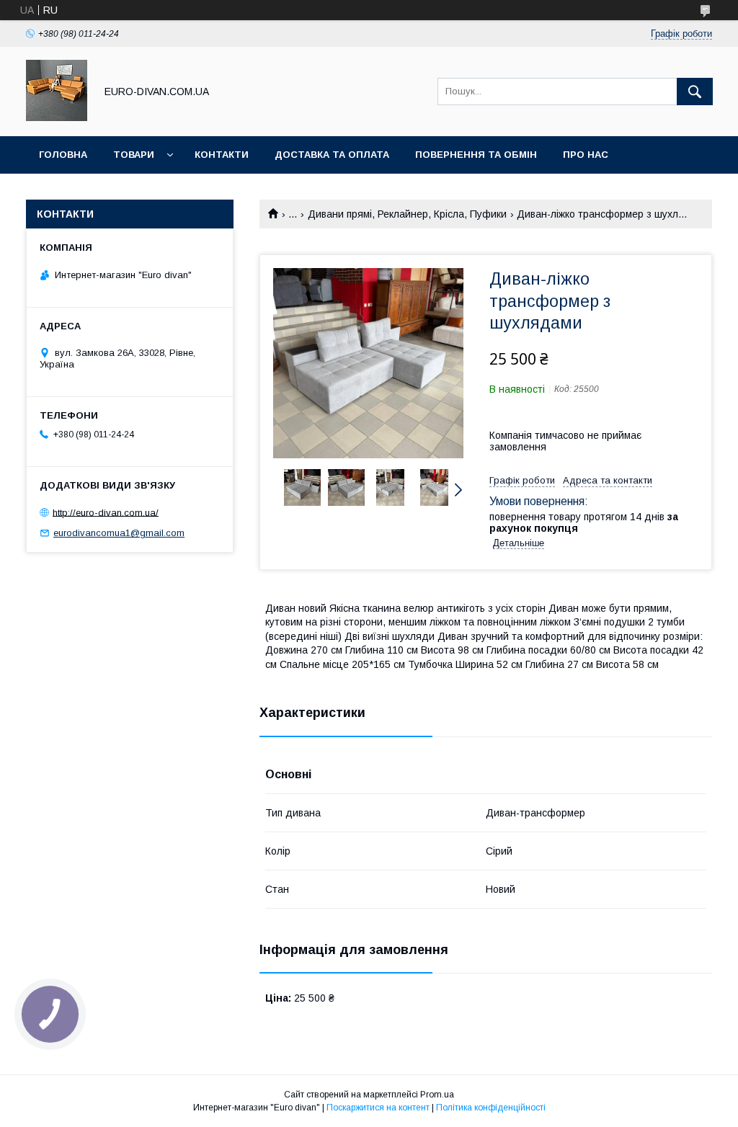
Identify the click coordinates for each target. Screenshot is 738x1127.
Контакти (222, 154)
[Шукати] (695, 91)
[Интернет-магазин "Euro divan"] (56, 117)
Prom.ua (437, 1095)
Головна (63, 154)
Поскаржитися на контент (378, 1107)
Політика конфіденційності (491, 1107)
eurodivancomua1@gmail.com (118, 532)
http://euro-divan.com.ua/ (106, 512)
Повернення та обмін (476, 154)
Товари (133, 154)
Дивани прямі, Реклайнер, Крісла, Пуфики (407, 214)
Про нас (585, 154)
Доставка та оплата (332, 154)
